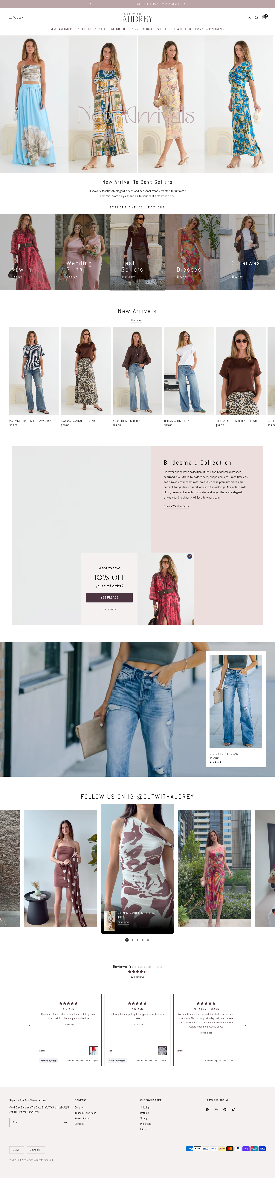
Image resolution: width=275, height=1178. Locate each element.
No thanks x (109, 608)
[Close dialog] (189, 556)
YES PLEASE (109, 598)
